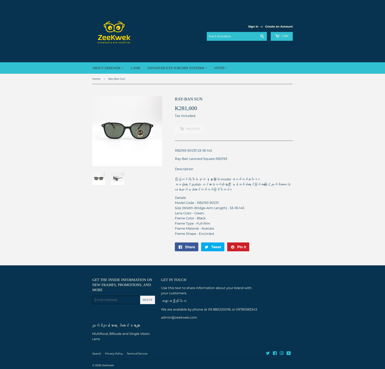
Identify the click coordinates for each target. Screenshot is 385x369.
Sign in (253, 26)
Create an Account (279, 26)
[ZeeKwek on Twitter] (268, 354)
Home (96, 78)
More (219, 68)
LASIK (135, 68)
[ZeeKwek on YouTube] (289, 354)
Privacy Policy (114, 353)
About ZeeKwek (106, 68)
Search (96, 353)
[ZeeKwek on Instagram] (282, 354)
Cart (285, 36)
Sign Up (147, 299)
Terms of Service (137, 353)
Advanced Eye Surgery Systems (176, 68)
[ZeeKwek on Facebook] (275, 354)
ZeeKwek (108, 365)
